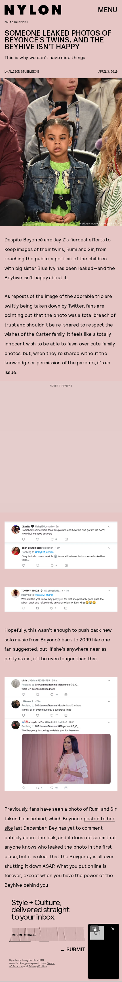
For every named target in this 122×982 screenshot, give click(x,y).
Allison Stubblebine (24, 71)
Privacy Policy (38, 966)
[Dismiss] (112, 928)
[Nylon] (33, 10)
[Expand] (94, 928)
